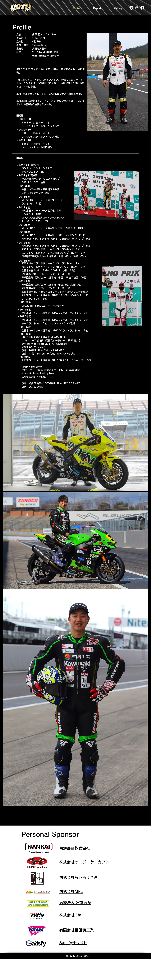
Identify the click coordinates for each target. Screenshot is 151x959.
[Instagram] (137, 8)
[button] (97, 8)
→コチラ (51, 55)
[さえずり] (131, 8)
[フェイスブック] (142, 8)
